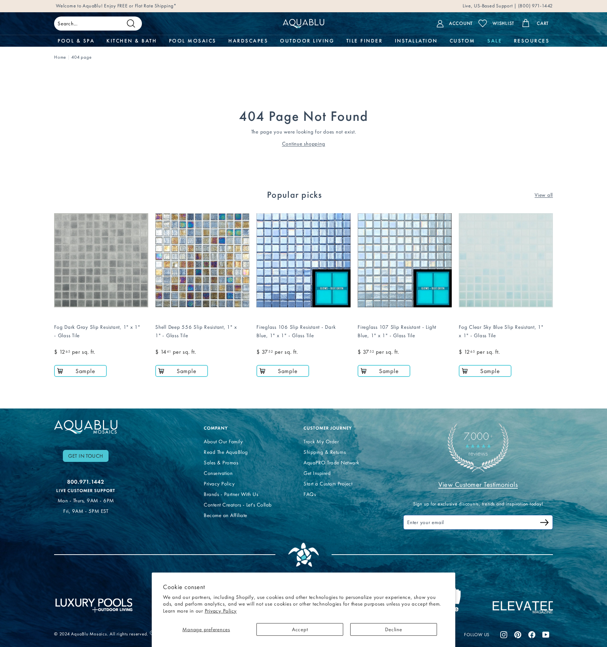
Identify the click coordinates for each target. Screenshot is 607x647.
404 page (81, 57)
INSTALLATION (416, 41)
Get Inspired (317, 473)
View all (544, 195)
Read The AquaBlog (226, 452)
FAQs (310, 494)
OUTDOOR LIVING (307, 41)
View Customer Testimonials (478, 484)
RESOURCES (532, 41)
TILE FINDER (364, 41)
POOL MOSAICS (192, 41)
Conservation (218, 473)
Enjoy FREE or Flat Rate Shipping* (140, 6)
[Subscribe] (544, 523)
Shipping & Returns (325, 452)
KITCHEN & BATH (131, 41)
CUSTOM (462, 41)
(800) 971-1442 (535, 6)
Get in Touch (85, 456)
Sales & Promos (221, 462)
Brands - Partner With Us (231, 494)
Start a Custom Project (328, 484)
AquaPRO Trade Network (331, 462)
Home (60, 57)
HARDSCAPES (248, 41)
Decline (393, 629)
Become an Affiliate (225, 515)
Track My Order (321, 441)
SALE (494, 41)
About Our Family (223, 441)
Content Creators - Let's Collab (238, 505)
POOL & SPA (76, 41)
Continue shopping (303, 143)
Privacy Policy (221, 611)
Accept (300, 629)
